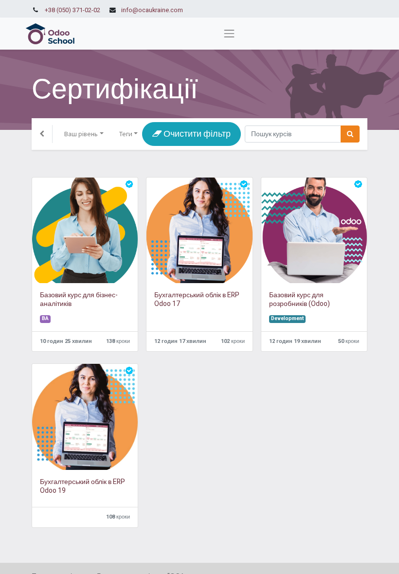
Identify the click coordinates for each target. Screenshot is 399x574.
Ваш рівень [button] (81, 133)
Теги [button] (125, 133)
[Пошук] (350, 134)
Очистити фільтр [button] (196, 134)
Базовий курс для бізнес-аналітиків (79, 299)
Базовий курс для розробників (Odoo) (299, 299)
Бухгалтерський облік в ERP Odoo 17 (196, 299)
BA (45, 319)
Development (287, 319)
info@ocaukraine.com (152, 10)
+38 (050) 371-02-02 (72, 10)
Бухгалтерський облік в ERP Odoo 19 (82, 486)
